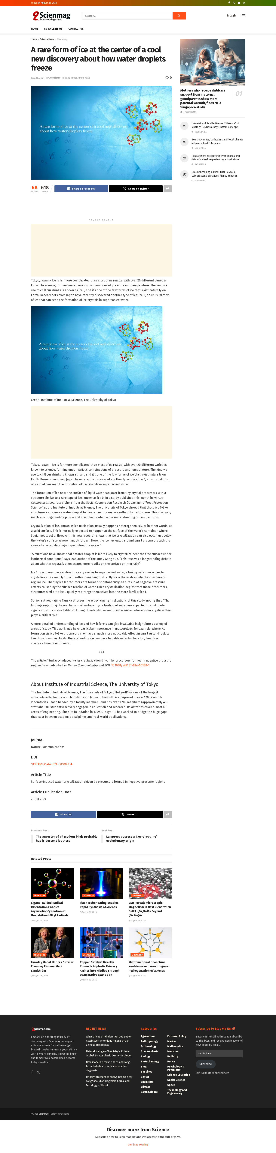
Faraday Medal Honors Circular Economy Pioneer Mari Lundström (52, 966)
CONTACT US (76, 28)
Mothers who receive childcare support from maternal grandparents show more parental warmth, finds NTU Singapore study (202, 98)
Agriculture (148, 1036)
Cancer (145, 1076)
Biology (145, 1056)
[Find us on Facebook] (229, 3)
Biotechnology (150, 1061)
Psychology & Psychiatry (175, 1068)
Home (34, 39)
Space (171, 1085)
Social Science (176, 1080)
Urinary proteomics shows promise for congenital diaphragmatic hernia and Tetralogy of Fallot (109, 1081)
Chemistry (62, 39)
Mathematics (175, 1046)
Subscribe (206, 1064)
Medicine (172, 1051)
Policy (171, 1061)
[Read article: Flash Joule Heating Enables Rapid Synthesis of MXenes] (101, 883)
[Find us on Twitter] (233, 3)
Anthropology (149, 1041)
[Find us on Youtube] (239, 3)
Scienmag (44, 1113)
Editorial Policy (176, 1036)
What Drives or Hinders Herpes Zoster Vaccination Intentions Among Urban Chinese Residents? (109, 1041)
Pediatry (172, 1056)
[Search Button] (179, 16)
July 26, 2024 (38, 77)
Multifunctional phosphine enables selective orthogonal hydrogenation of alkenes (149, 966)
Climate (145, 1086)
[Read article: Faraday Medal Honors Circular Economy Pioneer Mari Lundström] (52, 942)
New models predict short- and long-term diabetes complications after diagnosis (108, 1066)
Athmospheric (149, 1051)
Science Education (178, 1074)
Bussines (146, 1071)
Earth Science (149, 1092)
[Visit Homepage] (51, 16)
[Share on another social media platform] (168, 188)
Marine (171, 1041)
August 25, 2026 (40, 920)
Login (232, 15)
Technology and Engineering (177, 1091)
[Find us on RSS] (244, 3)
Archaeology (148, 1046)
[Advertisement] (101, 207)
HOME (34, 28)
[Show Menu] (243, 15)
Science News (47, 39)
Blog (144, 1066)
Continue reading (138, 1144)
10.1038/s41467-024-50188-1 (130, 665)
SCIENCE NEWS (53, 28)
